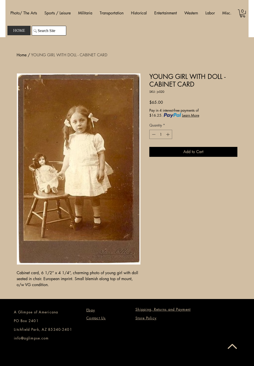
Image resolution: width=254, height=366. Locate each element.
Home (22, 55)
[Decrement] (153, 134)
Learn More (190, 115)
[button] (24, 13)
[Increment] (168, 134)
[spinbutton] (160, 134)
